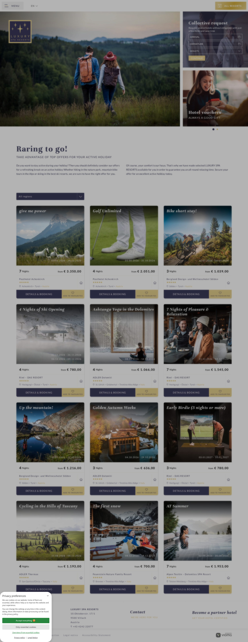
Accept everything (24, 620)
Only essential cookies (26, 627)
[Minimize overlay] (48, 596)
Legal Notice (33, 637)
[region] (25, 607)
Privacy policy (19, 637)
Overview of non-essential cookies (25, 632)
